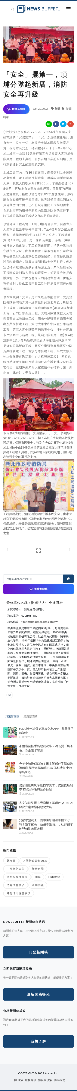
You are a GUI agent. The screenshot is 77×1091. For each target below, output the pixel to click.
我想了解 (38, 1041)
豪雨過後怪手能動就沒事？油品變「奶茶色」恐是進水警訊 (46, 748)
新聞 (58, 109)
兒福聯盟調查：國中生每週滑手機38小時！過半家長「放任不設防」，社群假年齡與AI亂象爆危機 (46, 824)
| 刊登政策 (17, 1080)
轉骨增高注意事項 (19, 893)
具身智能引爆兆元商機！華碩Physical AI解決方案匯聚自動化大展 (46, 805)
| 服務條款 (30, 1080)
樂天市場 (38, 869)
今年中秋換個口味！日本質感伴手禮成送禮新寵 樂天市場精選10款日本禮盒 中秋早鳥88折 (46, 767)
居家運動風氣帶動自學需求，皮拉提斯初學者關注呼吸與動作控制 (46, 787)
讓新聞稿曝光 (38, 994)
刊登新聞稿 (38, 952)
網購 (38, 877)
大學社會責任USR (35, 861)
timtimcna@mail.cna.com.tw (39, 622)
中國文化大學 (16, 869)
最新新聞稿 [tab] (30, 716)
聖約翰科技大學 (17, 877)
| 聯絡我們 (59, 1080)
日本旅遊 (54, 877)
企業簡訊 (38, 885)
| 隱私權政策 (45, 1080)
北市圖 (11, 861)
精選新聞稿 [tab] (12, 716)
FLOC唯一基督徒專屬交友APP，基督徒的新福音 (46, 731)
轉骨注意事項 (16, 885)
